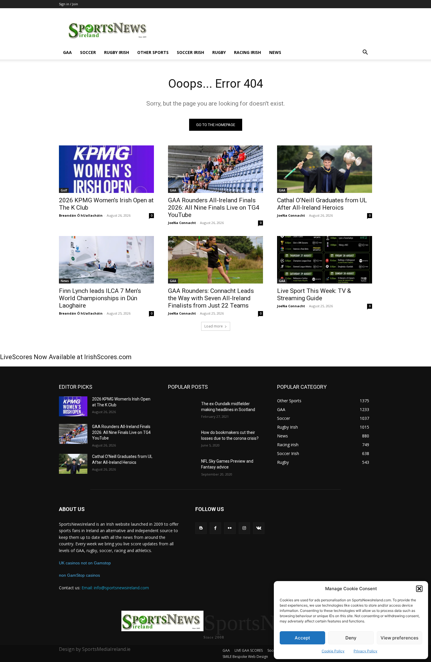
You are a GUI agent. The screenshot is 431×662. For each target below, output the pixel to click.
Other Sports (153, 52)
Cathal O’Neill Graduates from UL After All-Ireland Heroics (322, 204)
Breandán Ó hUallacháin (81, 215)
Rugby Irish (116, 52)
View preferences (399, 638)
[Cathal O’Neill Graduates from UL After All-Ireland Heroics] (324, 169)
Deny (351, 638)
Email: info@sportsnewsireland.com (115, 587)
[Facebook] (215, 528)
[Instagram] (244, 528)
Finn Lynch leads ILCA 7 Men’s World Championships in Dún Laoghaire (100, 298)
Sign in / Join (68, 4)
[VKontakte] (258, 528)
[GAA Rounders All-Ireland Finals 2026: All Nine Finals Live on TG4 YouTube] (215, 169)
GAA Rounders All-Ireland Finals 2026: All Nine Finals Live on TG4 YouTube (213, 207)
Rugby (219, 52)
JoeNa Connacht (182, 222)
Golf (64, 190)
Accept (302, 638)
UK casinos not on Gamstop (85, 563)
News (275, 52)
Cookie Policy (333, 651)
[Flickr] (229, 528)
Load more (213, 326)
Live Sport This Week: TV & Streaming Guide (314, 294)
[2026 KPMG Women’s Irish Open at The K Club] (106, 169)
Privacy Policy (365, 651)
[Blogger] (201, 528)
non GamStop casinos (79, 575)
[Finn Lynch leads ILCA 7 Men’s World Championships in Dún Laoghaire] (106, 260)
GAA (67, 52)
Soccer (88, 52)
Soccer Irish (190, 52)
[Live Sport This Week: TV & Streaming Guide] (324, 260)
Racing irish (247, 52)
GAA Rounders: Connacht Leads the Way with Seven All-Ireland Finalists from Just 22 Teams (211, 298)
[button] (419, 589)
